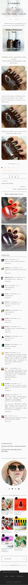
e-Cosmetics (14, 3)
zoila (6, 259)
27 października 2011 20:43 (14, 318)
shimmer (17, 170)
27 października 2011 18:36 (15, 302)
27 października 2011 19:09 (16, 310)
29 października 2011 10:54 (15, 394)
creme (14, 167)
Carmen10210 (7, 310)
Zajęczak (7, 394)
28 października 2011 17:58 (14, 352)
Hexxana (7, 326)
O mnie (6, 576)
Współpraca (20, 576)
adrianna (7, 383)
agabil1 (7, 293)
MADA (6, 285)
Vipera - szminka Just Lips (20, 189)
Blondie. (7, 318)
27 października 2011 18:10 (13, 259)
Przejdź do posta (14, 221)
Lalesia (7, 352)
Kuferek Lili (8, 267)
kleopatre (7, 344)
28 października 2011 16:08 (16, 336)
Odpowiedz (8, 263)
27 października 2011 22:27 (15, 326)
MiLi (6, 415)
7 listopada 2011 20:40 (12, 415)
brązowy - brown (7, 167)
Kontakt (12, 576)
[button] (6, 6)
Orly (18, 167)
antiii (6, 368)
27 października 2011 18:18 (16, 267)
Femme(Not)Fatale (9, 277)
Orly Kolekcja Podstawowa (7, 170)
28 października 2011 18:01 (15, 368)
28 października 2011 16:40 (15, 344)
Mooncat (7, 302)
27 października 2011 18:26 (13, 285)
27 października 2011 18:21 (19, 277)
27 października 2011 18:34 (14, 293)
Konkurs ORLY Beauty (7, 183)
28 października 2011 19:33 (15, 383)
